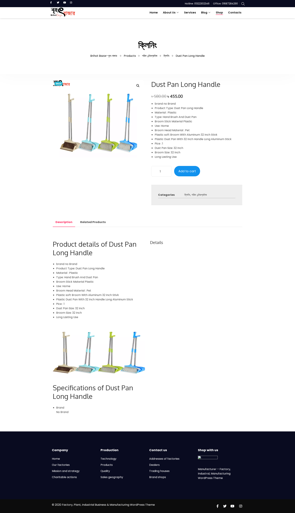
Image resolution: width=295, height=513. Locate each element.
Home (154, 12)
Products (107, 465)
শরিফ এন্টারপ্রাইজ (199, 195)
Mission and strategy (66, 471)
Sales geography (112, 477)
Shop (219, 12)
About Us (169, 12)
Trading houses (159, 471)
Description (63, 222)
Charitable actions (64, 477)
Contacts (234, 12)
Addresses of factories (164, 459)
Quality (105, 471)
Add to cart (187, 171)
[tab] (64, 222)
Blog (204, 12)
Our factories (61, 465)
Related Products (93, 222)
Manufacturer (207, 469)
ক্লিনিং (187, 195)
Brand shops (157, 477)
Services (190, 12)
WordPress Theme (210, 478)
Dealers (154, 465)
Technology (108, 459)
